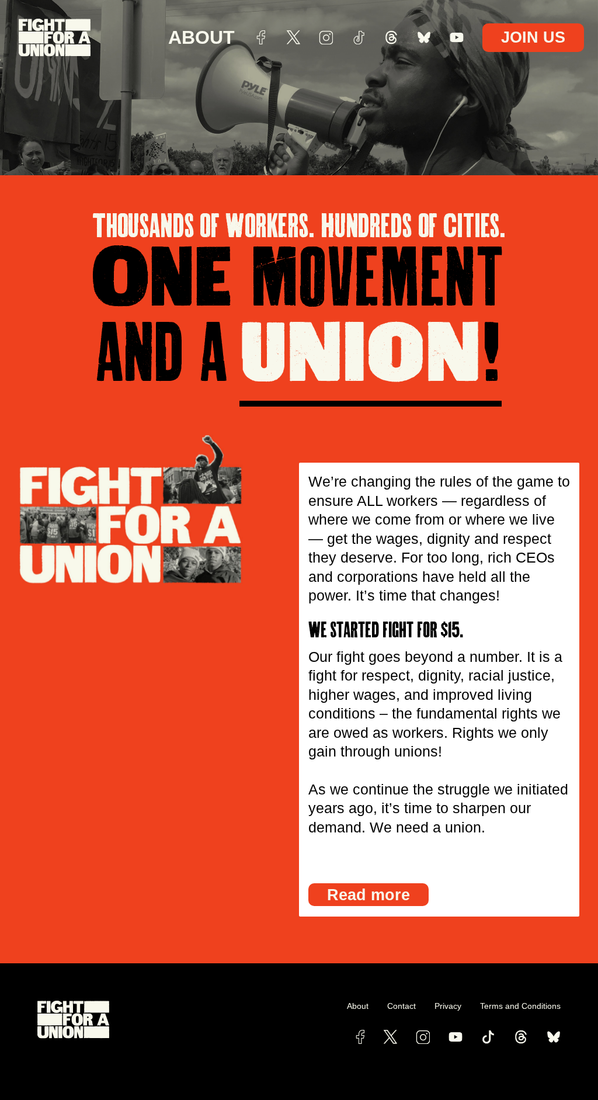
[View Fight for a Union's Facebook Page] (360, 1037)
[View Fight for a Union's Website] (168, 1020)
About (201, 37)
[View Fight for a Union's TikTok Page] (488, 1037)
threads (391, 37)
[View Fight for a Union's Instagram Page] (423, 1037)
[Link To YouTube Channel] (455, 1037)
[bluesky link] (554, 1037)
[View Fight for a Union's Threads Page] (521, 1037)
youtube (457, 37)
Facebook (260, 37)
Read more (368, 895)
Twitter (293, 37)
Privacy (447, 1006)
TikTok (359, 37)
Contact (401, 1006)
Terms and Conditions (520, 1006)
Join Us (533, 37)
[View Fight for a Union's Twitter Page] (390, 1037)
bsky (424, 37)
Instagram (326, 37)
